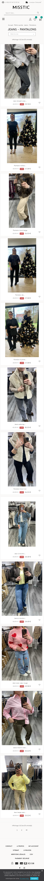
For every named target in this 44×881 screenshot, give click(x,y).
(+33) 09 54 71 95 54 (12, 2)
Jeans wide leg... (20, 424)
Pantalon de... (20, 295)
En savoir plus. (24, 878)
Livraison (27, 850)
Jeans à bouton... (20, 618)
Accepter (34, 878)
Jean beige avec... (20, 812)
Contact (9, 846)
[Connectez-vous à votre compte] (30, 19)
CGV (31, 854)
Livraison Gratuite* (35, 2)
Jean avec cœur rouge (20, 683)
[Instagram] (24, 868)
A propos (20, 846)
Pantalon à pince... (20, 359)
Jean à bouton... (20, 553)
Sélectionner (22, 34)
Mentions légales (18, 854)
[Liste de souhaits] (35, 20)
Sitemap (16, 850)
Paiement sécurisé (22, 858)
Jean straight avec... (20, 101)
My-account (33, 846)
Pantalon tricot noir (20, 489)
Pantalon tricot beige (20, 230)
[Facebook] (19, 868)
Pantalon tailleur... (20, 165)
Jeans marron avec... (20, 747)
